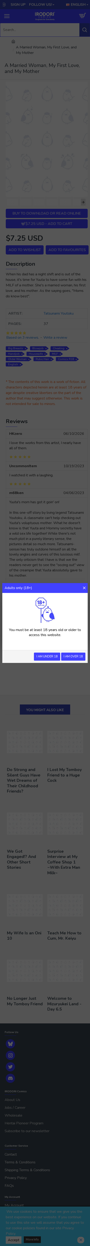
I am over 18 (73, 656)
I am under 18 (47, 656)
